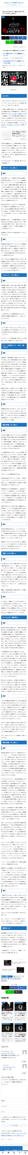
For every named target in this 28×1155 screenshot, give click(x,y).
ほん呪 (4, 976)
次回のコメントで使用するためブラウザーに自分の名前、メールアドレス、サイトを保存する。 (14, 1119)
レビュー (10, 976)
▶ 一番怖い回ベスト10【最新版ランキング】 (13, 54)
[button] (18, 42)
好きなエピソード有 (19, 976)
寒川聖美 (5, 978)
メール (4, 1106)
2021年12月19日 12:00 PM (7, 1053)
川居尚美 (18, 978)
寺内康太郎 (11, 978)
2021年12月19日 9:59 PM (9, 1067)
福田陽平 (5, 981)
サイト (3, 1112)
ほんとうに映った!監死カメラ (17, 114)
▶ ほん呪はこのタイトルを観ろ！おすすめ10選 (13, 62)
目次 (12, 90)
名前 (3, 1101)
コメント (4, 1084)
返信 (24, 1061)
